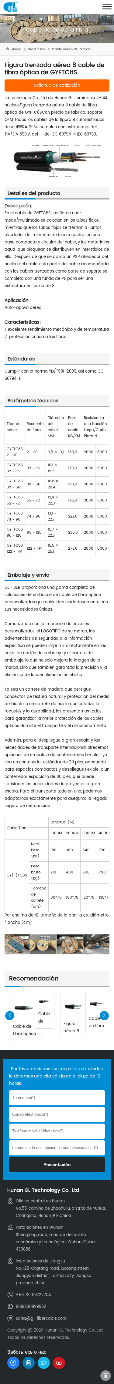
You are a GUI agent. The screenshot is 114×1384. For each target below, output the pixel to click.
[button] (104, 1015)
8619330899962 (31, 1307)
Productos (36, 49)
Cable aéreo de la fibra (71, 49)
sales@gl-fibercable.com (41, 1318)
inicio (16, 49)
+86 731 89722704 (33, 1295)
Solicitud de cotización (57, 85)
